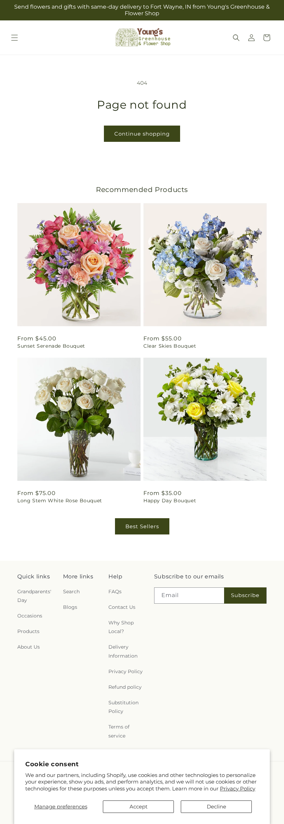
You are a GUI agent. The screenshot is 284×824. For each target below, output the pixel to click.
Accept (139, 806)
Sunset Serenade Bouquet (51, 346)
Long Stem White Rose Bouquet (59, 500)
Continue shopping (142, 133)
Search (71, 591)
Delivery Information (122, 651)
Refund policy (125, 687)
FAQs (115, 591)
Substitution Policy (123, 706)
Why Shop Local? (121, 627)
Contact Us (121, 607)
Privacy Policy (237, 788)
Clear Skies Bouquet (169, 346)
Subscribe (245, 595)
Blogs (70, 607)
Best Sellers (142, 526)
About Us (28, 647)
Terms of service (119, 731)
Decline (216, 806)
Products (28, 631)
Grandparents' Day (34, 595)
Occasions (29, 616)
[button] (14, 37)
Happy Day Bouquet (169, 500)
